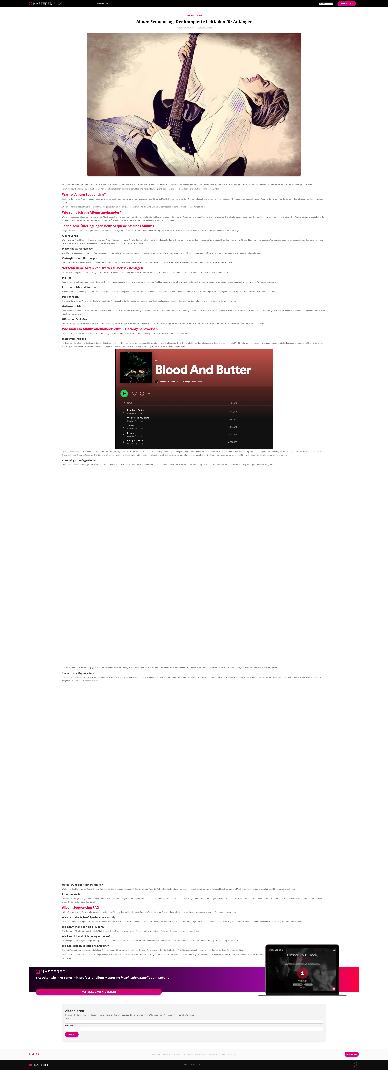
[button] (103, 4)
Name (67, 1018)
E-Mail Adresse (70, 1025)
